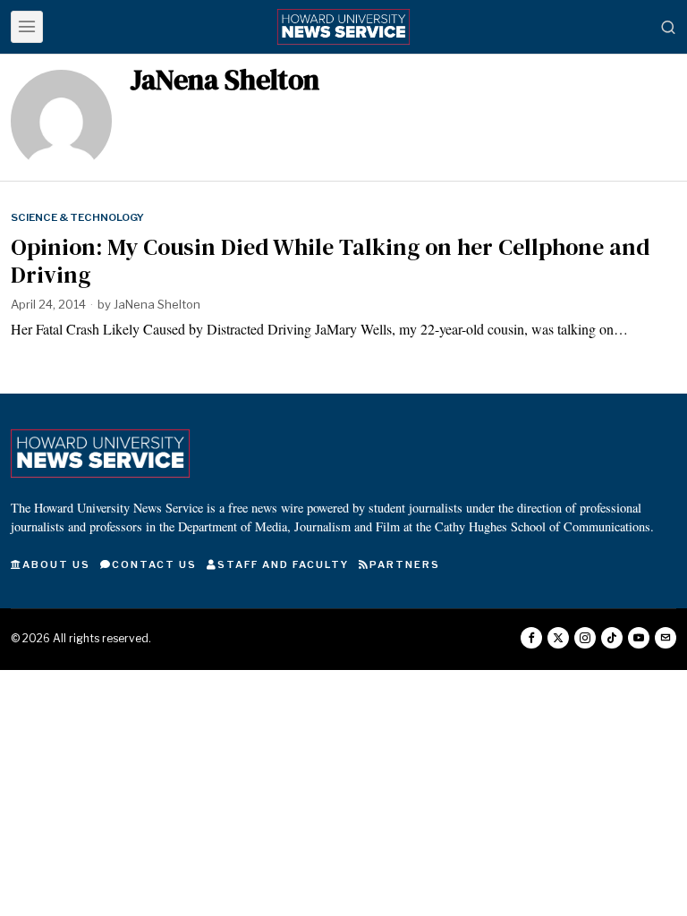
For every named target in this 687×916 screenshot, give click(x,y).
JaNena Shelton (157, 304)
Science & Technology (77, 217)
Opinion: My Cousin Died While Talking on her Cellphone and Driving (330, 261)
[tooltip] (531, 638)
